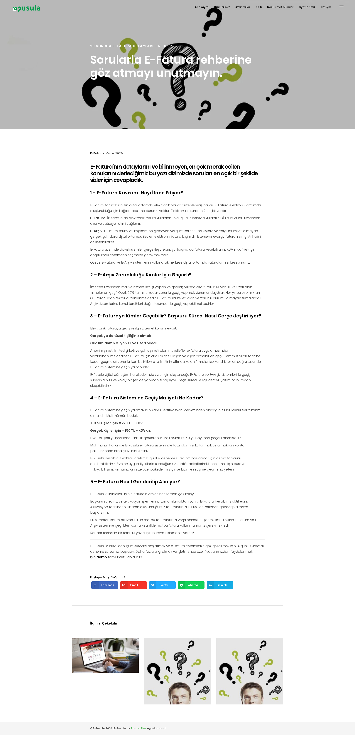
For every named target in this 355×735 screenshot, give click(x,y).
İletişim (326, 7)
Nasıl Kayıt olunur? (280, 7)
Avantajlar (242, 7)
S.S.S (259, 7)
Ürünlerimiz (222, 7)
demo (102, 557)
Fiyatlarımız (307, 7)
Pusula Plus (138, 728)
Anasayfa (202, 7)
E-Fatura (97, 153)
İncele (83, 662)
